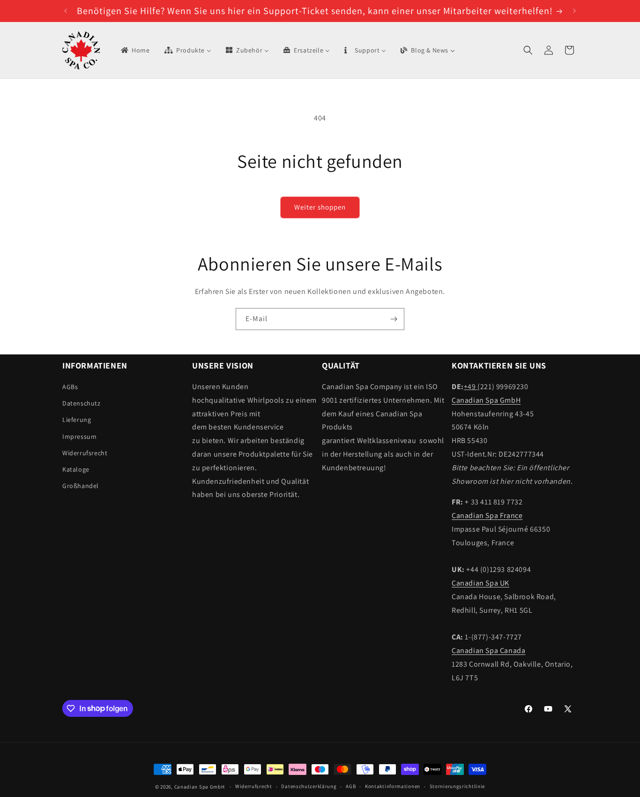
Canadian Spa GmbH (486, 400)
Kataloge (75, 469)
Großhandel (80, 485)
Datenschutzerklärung (308, 786)
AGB (351, 786)
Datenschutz (81, 403)
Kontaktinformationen (392, 786)
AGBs (70, 387)
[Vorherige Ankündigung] (65, 11)
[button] (528, 50)
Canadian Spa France (487, 515)
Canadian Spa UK (480, 583)
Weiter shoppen (320, 207)
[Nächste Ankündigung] (574, 11)
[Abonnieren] (393, 319)
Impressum (79, 436)
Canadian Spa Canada (488, 650)
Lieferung (76, 419)
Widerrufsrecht (84, 453)
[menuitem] (134, 50)
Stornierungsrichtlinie (457, 786)
